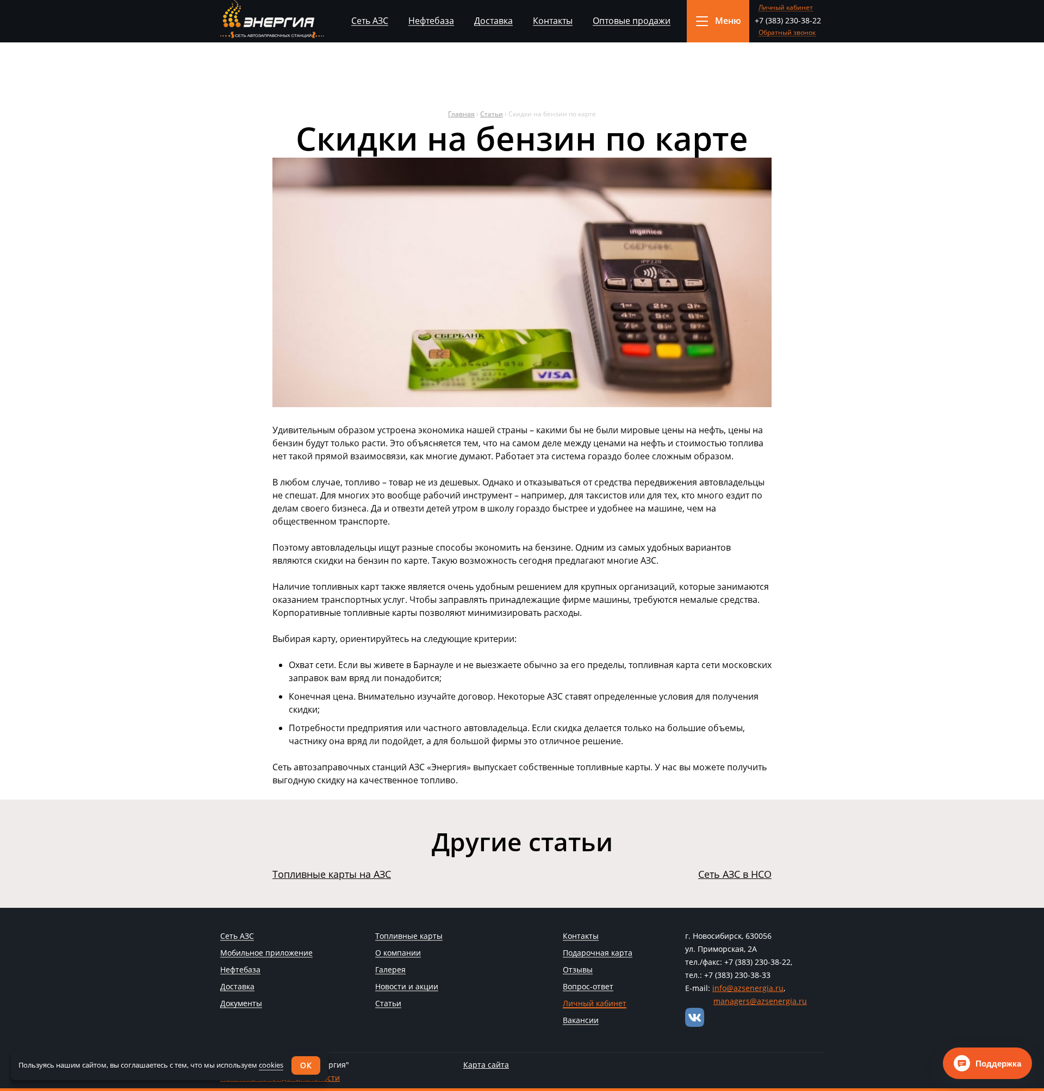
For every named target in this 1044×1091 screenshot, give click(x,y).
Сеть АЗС (369, 21)
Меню (728, 21)
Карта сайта (486, 1064)
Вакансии (581, 1021)
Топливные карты (409, 936)
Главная (461, 114)
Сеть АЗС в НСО (735, 874)
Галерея (390, 970)
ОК (306, 1065)
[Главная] (272, 19)
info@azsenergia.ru (748, 988)
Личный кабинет (786, 7)
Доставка (493, 21)
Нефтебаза (431, 21)
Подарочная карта (597, 953)
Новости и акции (406, 987)
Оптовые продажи (631, 21)
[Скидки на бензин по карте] (522, 404)
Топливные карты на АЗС (331, 874)
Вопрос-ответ (588, 987)
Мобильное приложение (266, 953)
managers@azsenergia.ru (760, 1001)
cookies (271, 1065)
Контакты (553, 21)
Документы (241, 1004)
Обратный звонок (787, 32)
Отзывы (578, 970)
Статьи (491, 114)
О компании (398, 953)
